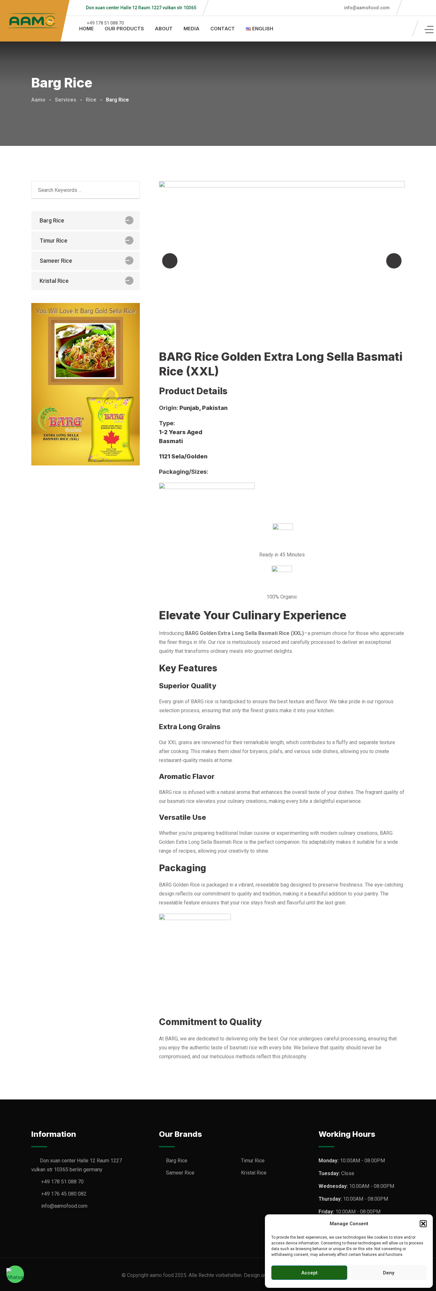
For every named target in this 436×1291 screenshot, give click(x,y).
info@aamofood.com (366, 7)
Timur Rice (53, 240)
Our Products (124, 29)
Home (86, 29)
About (164, 29)
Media (191, 29)
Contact (222, 29)
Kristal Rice (54, 280)
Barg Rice (52, 220)
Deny (388, 1273)
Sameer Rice (56, 260)
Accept (309, 1273)
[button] (423, 1223)
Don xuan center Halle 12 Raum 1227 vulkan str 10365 (141, 7)
